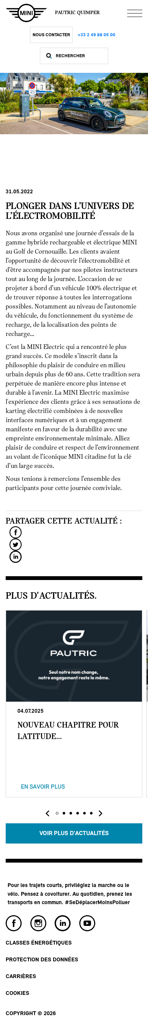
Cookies (17, 993)
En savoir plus (43, 787)
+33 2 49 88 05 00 (96, 35)
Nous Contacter (51, 35)
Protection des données (42, 960)
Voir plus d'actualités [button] (74, 834)
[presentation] (47, 813)
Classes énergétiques (39, 943)
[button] (57, 813)
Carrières (21, 977)
